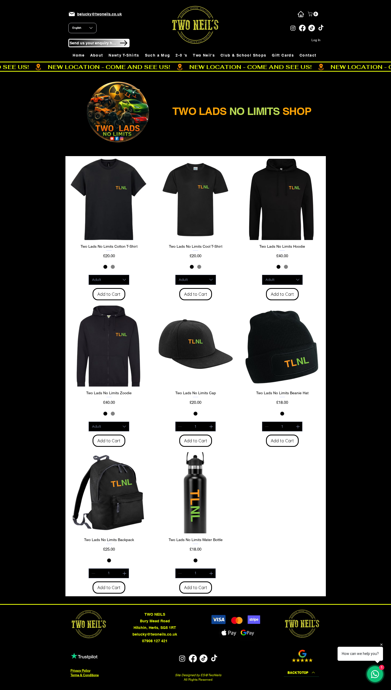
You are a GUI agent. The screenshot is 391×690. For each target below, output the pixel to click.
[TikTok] (311, 28)
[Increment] (211, 426)
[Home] (301, 14)
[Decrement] (179, 426)
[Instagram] (293, 28)
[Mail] (71, 14)
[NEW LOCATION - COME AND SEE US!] (195, 67)
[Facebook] (302, 28)
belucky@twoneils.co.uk (154, 634)
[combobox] (109, 280)
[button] (313, 14)
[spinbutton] (195, 426)
